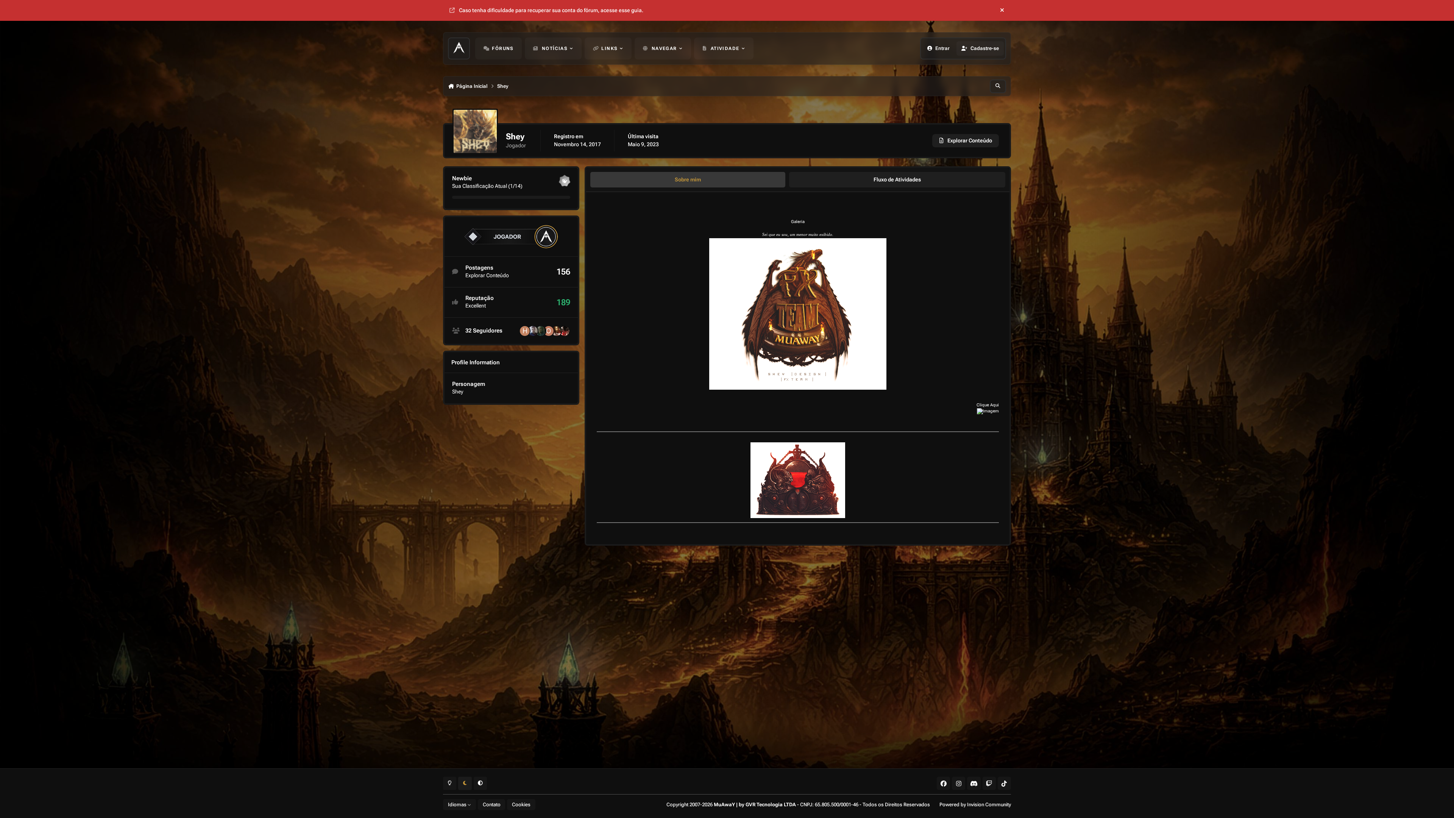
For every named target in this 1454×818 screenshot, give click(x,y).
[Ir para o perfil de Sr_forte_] (564, 331)
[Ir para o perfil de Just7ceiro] (557, 331)
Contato (492, 804)
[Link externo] (988, 411)
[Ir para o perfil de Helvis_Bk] (525, 331)
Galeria (798, 221)
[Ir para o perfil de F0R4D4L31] (541, 331)
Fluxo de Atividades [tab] (897, 179)
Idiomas (458, 804)
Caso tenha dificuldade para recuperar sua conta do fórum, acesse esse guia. (551, 10)
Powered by (975, 804)
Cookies (521, 804)
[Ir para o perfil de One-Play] (549, 331)
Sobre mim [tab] (688, 179)
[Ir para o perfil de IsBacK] (533, 331)
